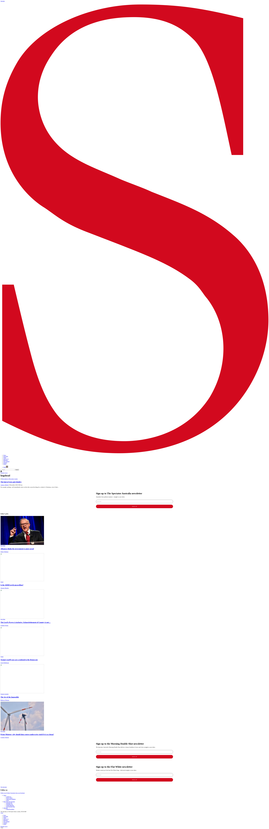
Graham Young (4, 625)
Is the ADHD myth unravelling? (12, 585)
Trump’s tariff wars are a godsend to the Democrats (19, 660)
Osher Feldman (4, 551)
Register (2, 472)
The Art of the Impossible (10, 697)
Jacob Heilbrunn (5, 663)
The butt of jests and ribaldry (11, 482)
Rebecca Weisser (5, 700)
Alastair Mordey (5, 588)
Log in (5, 472)
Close (2, 813)
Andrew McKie (4, 485)
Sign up (134, 506)
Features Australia (4, 694)
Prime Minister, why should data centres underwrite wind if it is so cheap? (27, 734)
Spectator (3, 1)
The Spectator (4, 787)
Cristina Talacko (5, 737)
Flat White (3, 545)
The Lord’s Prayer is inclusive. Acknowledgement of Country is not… (26, 622)
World (2, 582)
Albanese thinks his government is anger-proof (17, 549)
